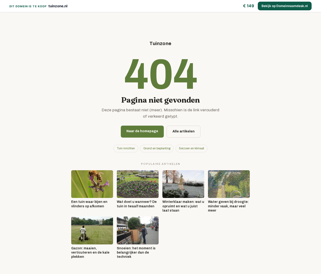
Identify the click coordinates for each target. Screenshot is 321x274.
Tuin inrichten (126, 148)
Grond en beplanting (156, 148)
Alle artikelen (183, 131)
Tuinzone (160, 43)
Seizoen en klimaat (191, 148)
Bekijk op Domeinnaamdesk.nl (285, 6)
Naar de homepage (142, 131)
